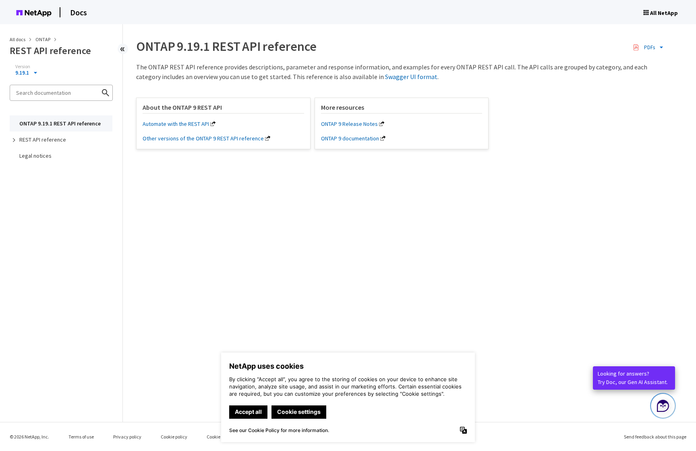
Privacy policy (127, 437)
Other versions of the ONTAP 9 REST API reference (203, 138)
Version (22, 66)
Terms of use (81, 437)
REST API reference (42, 139)
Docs (78, 12)
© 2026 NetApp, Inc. (29, 437)
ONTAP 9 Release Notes (349, 123)
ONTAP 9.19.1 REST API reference (60, 123)
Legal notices (35, 155)
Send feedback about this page (655, 437)
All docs (17, 39)
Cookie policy (174, 437)
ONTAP (43, 39)
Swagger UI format (411, 77)
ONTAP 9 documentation (350, 138)
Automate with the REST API (176, 123)
